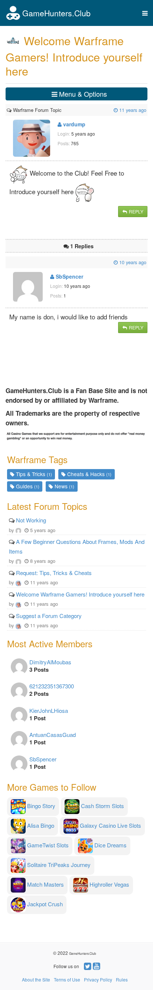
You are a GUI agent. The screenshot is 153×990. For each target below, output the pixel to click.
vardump (73, 124)
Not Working (31, 520)
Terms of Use (67, 979)
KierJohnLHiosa (48, 710)
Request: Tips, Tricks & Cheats (54, 573)
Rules (122, 979)
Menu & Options (82, 94)
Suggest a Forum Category (49, 615)
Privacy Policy (98, 979)
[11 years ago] (62, 110)
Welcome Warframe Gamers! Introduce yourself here (80, 594)
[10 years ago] (7, 262)
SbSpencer (68, 276)
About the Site (36, 979)
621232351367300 (51, 686)
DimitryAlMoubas (50, 662)
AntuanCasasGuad (52, 734)
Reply (135, 211)
